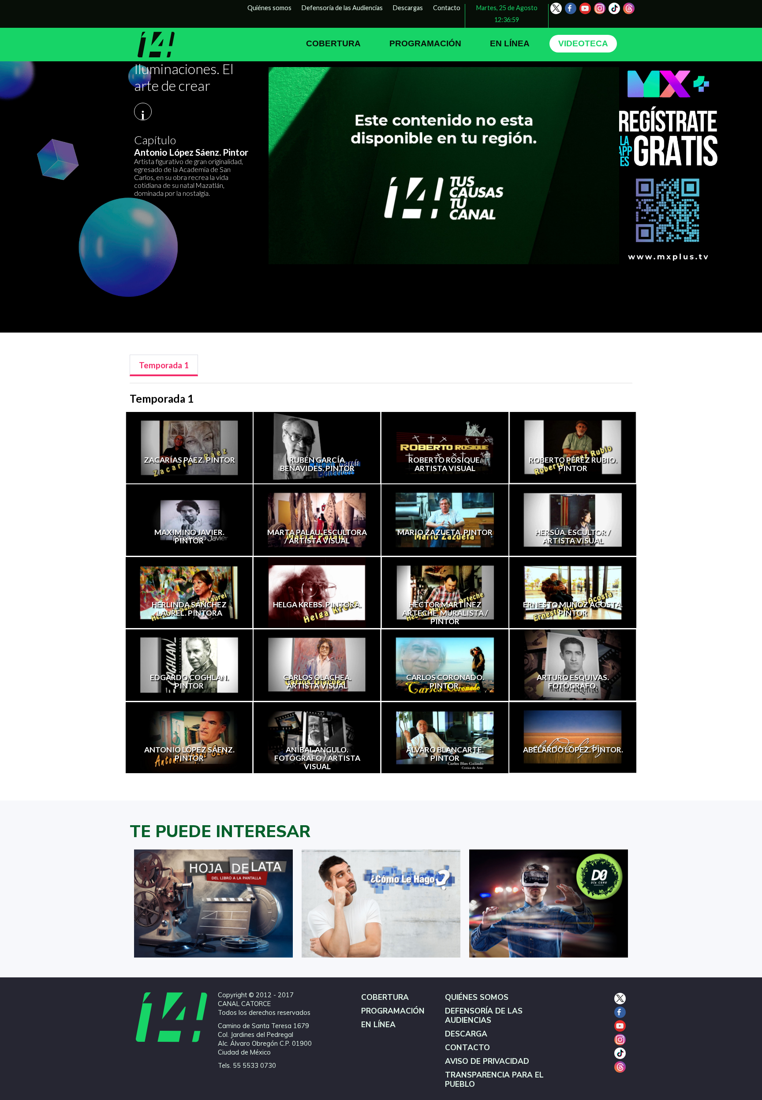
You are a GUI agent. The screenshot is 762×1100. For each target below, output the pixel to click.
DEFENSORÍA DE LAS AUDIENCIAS (484, 1015)
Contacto (446, 7)
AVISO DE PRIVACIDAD (487, 1061)
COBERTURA (333, 43)
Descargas (408, 7)
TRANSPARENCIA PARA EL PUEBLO (494, 1079)
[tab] (164, 365)
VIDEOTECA (583, 43)
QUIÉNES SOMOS (476, 997)
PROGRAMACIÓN (425, 43)
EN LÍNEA (510, 43)
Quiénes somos (269, 7)
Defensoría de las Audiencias (342, 7)
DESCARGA (466, 1034)
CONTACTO (467, 1048)
